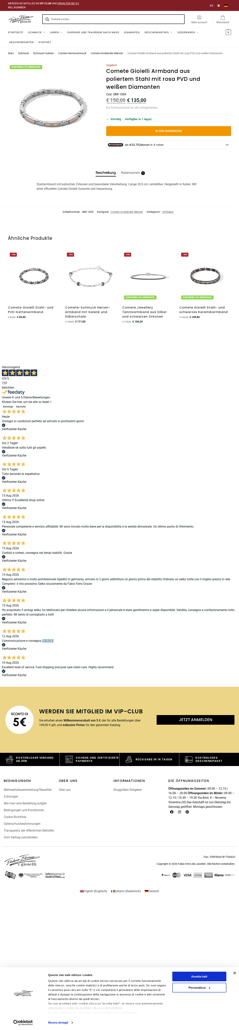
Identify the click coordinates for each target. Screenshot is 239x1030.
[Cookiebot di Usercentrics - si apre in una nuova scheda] (22, 1022)
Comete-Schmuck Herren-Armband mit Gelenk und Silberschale (87, 312)
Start (11, 53)
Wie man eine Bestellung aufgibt (25, 803)
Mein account (199, 22)
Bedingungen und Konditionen (24, 810)
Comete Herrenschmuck (72, 53)
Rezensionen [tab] (132, 173)
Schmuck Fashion (43, 53)
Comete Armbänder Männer (107, 53)
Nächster (21, 406)
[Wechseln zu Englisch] (211, 5)
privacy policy (103, 1012)
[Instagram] (179, 812)
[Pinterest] (187, 812)
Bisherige (8, 406)
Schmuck (23, 53)
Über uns (65, 790)
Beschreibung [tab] (106, 173)
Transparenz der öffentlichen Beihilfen (29, 830)
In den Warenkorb (168, 131)
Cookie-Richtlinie (15, 817)
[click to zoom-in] (52, 108)
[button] (228, 32)
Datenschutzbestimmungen (22, 824)
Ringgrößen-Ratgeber (128, 790)
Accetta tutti (199, 976)
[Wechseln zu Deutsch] (226, 5)
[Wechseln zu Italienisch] (218, 5)
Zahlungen (11, 796)
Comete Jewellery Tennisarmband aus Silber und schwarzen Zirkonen (144, 312)
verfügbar (168, 211)
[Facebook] (171, 812)
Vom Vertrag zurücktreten (21, 837)
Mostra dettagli (58, 1022)
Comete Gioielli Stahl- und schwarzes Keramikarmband (203, 309)
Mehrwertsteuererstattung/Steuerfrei (28, 790)
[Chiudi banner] (234, 973)
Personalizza (197, 987)
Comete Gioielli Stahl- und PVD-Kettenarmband (30, 309)
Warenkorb (222, 22)
